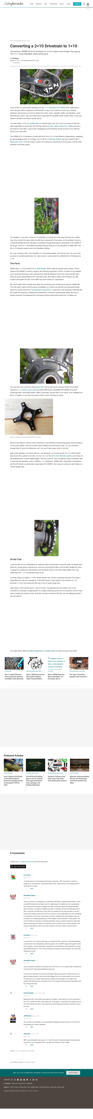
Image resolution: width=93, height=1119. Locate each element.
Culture (50, 671)
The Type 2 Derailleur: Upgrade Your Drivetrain (78, 676)
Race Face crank (16, 142)
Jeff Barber (15, 58)
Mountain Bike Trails (32, 773)
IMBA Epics (35, 1087)
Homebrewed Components (40, 289)
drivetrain (24, 1051)
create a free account (27, 862)
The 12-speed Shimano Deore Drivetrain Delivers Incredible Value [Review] (14, 677)
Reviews (39, 4)
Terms (31, 1091)
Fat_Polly (27, 875)
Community (53, 4)
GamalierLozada (29, 895)
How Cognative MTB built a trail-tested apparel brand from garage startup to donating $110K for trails (13, 781)
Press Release (8, 773)
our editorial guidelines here (74, 66)
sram (29, 1051)
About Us (15, 1083)
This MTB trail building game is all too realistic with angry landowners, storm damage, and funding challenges (34, 781)
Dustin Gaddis (28, 993)
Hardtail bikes (74, 773)
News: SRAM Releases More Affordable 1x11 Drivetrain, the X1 (56, 677)
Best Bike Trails (25, 1087)
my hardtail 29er (33, 123)
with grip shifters (55, 139)
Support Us (22, 1083)
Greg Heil (27, 1034)
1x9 (20, 1051)
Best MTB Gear (45, 1087)
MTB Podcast (14, 1087)
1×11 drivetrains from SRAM (54, 107)
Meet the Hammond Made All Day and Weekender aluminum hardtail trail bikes (79, 780)
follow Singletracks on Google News (42, 651)
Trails (31, 4)
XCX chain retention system (62, 456)
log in (17, 862)
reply (31, 888)
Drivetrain (8, 671)
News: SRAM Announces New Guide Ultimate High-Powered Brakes (35, 677)
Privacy (36, 1091)
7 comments (16, 62)
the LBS (40, 387)
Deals (62, 4)
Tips (45, 4)
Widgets (29, 1083)
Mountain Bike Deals (57, 1087)
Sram (28, 40)
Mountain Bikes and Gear (20, 40)
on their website (40, 268)
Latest (68, 4)
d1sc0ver (27, 935)
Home (11, 40)
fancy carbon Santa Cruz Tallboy (61, 126)
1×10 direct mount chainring (29, 389)
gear (32, 1051)
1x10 (16, 1051)
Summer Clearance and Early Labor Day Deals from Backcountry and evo (57, 779)
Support (77, 4)
